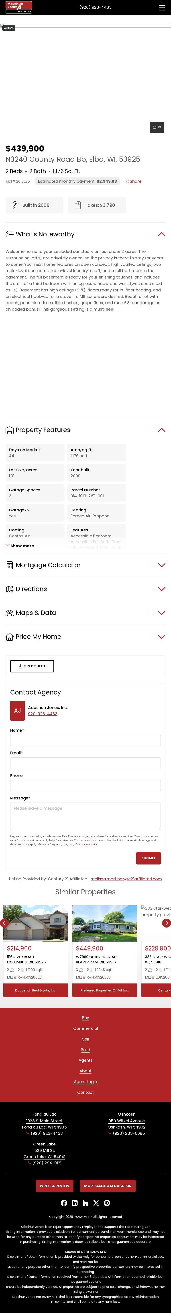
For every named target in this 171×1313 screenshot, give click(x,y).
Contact (85, 1092)
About (85, 1071)
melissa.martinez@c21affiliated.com (126, 879)
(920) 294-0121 (46, 1163)
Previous (4, 923)
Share (135, 181)
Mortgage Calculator (108, 1185)
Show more (22, 545)
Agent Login (85, 1081)
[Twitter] (96, 1203)
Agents (86, 1060)
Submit (148, 858)
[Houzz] (85, 1203)
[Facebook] (64, 1203)
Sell (85, 1039)
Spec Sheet (35, 666)
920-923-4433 (42, 714)
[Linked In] (75, 1203)
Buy (85, 1017)
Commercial (85, 1028)
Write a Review (54, 1185)
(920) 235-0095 (129, 1133)
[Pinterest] (107, 1203)
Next (166, 923)
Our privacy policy (86, 844)
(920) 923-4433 (95, 7)
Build (85, 1050)
